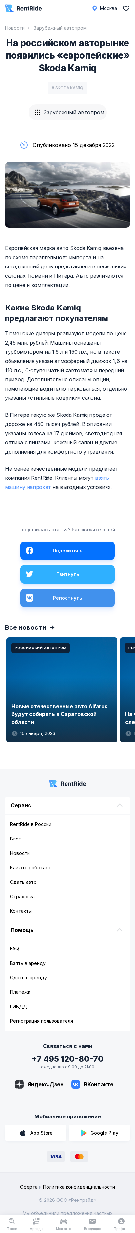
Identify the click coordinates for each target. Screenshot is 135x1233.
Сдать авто (23, 882)
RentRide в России (30, 824)
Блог (15, 838)
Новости (15, 28)
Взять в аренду (28, 963)
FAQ (14, 948)
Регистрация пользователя (41, 1021)
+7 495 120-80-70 (67, 1059)
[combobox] (67, 112)
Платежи (20, 992)
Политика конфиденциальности (79, 1187)
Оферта (29, 1187)
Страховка (22, 896)
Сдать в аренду (28, 977)
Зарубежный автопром (59, 28)
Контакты (21, 911)
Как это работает (30, 867)
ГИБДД (18, 1006)
